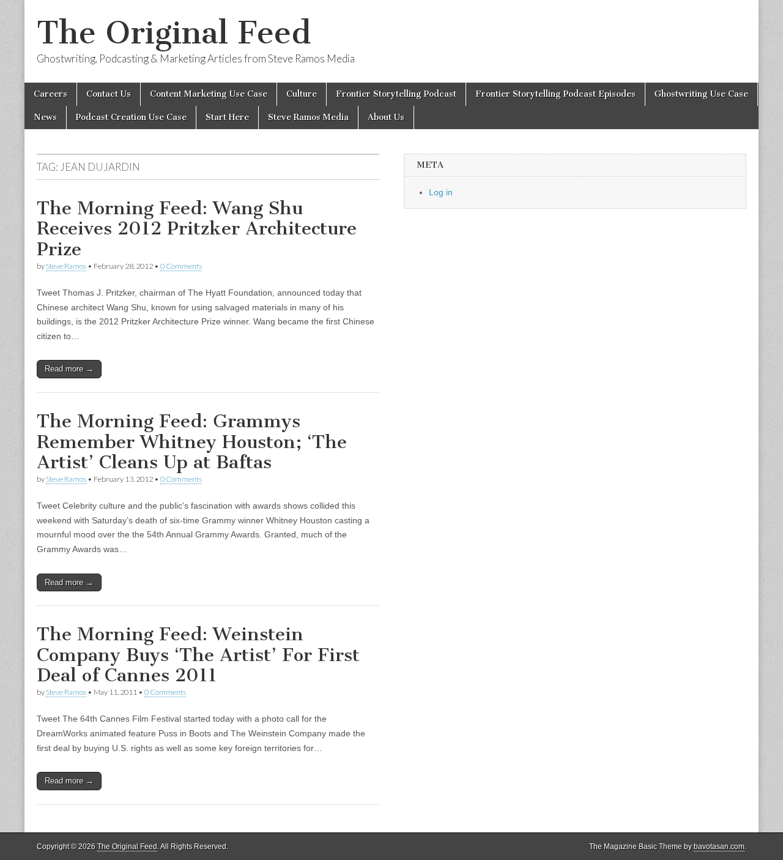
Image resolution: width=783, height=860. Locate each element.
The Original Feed (174, 32)
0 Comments (181, 266)
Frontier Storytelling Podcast (396, 94)
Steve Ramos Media (308, 117)
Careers (50, 94)
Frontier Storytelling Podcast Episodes (555, 94)
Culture (301, 94)
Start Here (227, 117)
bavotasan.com (719, 846)
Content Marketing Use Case (208, 94)
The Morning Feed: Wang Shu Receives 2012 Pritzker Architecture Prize (197, 228)
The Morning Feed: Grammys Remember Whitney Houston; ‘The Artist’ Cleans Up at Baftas (192, 441)
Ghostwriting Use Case (701, 94)
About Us (386, 117)
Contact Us (108, 94)
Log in (441, 192)
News (45, 117)
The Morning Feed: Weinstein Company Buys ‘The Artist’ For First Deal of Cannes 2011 (198, 654)
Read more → (69, 368)
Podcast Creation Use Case (131, 117)
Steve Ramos (66, 266)
